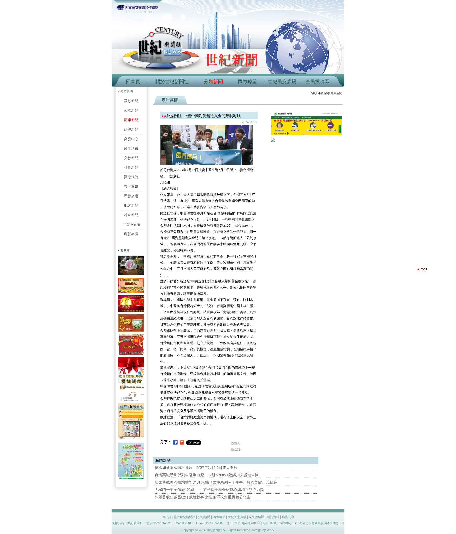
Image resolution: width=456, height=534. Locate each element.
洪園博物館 (131, 224)
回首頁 (133, 81)
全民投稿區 (317, 81)
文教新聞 (131, 158)
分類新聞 (213, 81)
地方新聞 (131, 205)
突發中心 (131, 139)
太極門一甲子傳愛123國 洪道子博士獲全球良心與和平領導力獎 (209, 490)
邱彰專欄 (131, 234)
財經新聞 (131, 129)
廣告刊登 (288, 517)
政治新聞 (131, 110)
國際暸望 (247, 81)
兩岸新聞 (131, 120)
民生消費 (131, 148)
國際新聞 (131, 101)
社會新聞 (131, 167)
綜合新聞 (131, 215)
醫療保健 (131, 177)
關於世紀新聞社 (172, 81)
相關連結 (273, 517)
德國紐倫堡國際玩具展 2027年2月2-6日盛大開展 (196, 468)
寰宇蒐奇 (131, 186)
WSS (270, 530)
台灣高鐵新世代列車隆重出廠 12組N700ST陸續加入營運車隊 (207, 475)
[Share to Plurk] (182, 442)
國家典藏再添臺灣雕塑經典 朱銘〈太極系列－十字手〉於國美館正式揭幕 (216, 482)
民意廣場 (131, 196)
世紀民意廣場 (282, 81)
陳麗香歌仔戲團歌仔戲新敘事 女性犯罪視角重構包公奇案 (203, 497)
